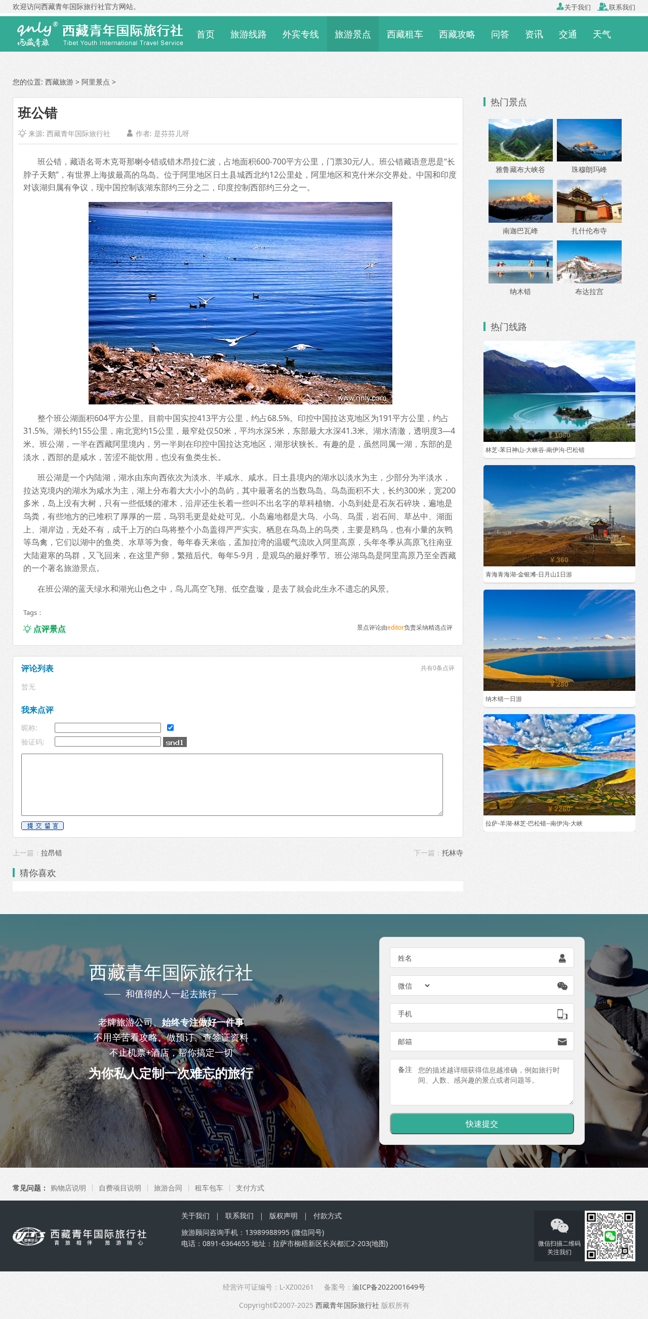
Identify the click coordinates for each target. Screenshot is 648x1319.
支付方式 (250, 1187)
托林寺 (452, 852)
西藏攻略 (457, 34)
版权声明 (283, 1215)
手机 (405, 1013)
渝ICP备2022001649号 (388, 1287)
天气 (602, 34)
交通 (568, 34)
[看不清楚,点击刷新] (175, 742)
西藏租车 (405, 34)
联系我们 (616, 7)
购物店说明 (68, 1187)
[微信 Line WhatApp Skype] (414, 985)
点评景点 (44, 628)
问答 (500, 34)
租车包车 (209, 1187)
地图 (379, 1243)
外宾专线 (300, 34)
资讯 (534, 34)
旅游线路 (248, 34)
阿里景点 (96, 82)
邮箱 (405, 1041)
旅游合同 (168, 1187)
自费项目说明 (120, 1187)
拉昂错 (51, 852)
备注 (405, 1069)
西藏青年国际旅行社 (78, 133)
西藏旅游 (59, 82)
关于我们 (573, 7)
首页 (205, 34)
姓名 (405, 958)
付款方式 (327, 1215)
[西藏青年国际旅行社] (100, 33)
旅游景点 (353, 34)
